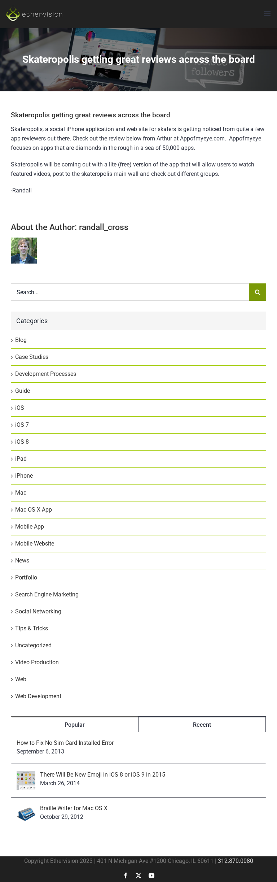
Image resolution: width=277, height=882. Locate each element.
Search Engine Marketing (47, 594)
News (22, 560)
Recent (202, 724)
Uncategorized (33, 645)
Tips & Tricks (31, 628)
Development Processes (45, 373)
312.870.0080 (235, 860)
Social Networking (38, 611)
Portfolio (26, 577)
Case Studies (31, 356)
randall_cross (103, 227)
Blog (21, 339)
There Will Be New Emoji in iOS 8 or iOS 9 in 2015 (102, 774)
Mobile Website (34, 543)
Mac (20, 492)
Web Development (38, 696)
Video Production (37, 662)
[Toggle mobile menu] (268, 13)
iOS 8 (22, 441)
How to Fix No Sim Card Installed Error (65, 742)
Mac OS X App (33, 509)
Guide (22, 390)
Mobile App (29, 526)
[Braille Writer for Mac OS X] (26, 809)
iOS (19, 407)
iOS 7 (22, 424)
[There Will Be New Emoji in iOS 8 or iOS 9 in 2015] (26, 775)
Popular (75, 724)
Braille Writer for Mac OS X (73, 808)
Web (20, 679)
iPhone (24, 475)
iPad (21, 458)
